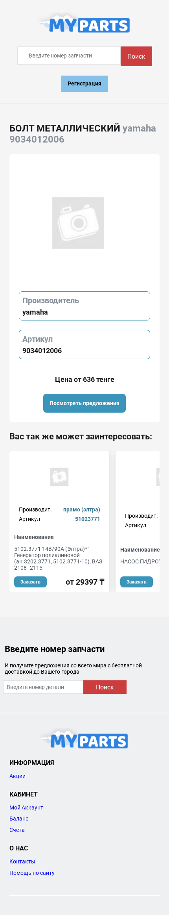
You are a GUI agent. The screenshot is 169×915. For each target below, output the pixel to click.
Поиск (136, 56)
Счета (17, 830)
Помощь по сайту (32, 873)
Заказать (30, 582)
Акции (17, 776)
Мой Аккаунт (26, 807)
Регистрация (84, 83)
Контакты (22, 861)
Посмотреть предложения (84, 403)
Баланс (18, 818)
